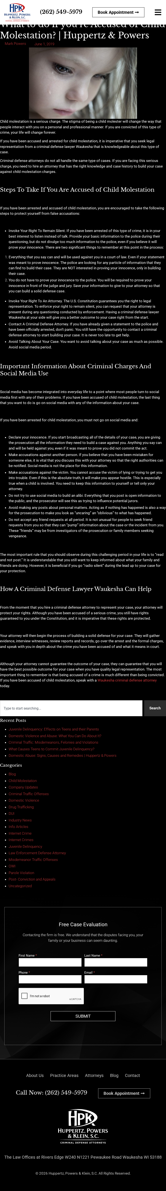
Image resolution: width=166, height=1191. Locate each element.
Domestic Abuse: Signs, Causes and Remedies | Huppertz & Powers (63, 755)
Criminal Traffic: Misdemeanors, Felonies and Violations (53, 742)
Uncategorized (20, 886)
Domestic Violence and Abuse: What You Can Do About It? (55, 736)
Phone (24, 973)
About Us (35, 1075)
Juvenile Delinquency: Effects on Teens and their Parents (54, 729)
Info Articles (18, 826)
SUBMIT (83, 1016)
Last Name (93, 956)
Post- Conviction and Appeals (32, 879)
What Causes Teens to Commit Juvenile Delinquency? (51, 749)
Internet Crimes (21, 840)
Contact (132, 1075)
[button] (158, 12)
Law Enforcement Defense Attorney (37, 853)
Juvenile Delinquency (25, 846)
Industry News (20, 820)
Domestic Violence (24, 800)
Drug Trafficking (21, 807)
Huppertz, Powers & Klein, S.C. (73, 1173)
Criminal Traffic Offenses (29, 794)
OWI (12, 866)
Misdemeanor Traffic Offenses (33, 859)
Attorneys (94, 1075)
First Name (28, 956)
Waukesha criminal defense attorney (127, 680)
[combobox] (71, 708)
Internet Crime (20, 833)
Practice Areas (64, 1075)
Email (89, 973)
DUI (11, 813)
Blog (12, 774)
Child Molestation (23, 781)
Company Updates (23, 787)
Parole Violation (21, 873)
